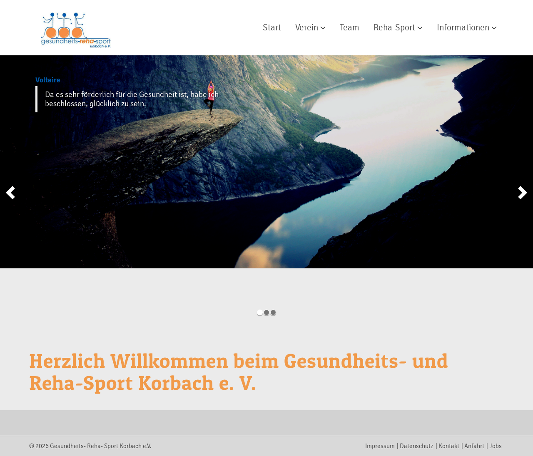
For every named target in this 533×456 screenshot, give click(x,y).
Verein (307, 27)
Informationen (464, 27)
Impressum (380, 446)
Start (272, 27)
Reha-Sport (395, 27)
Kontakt (448, 446)
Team (349, 27)
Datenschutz (416, 446)
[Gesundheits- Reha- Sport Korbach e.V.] (72, 25)
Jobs (495, 446)
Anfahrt (474, 446)
